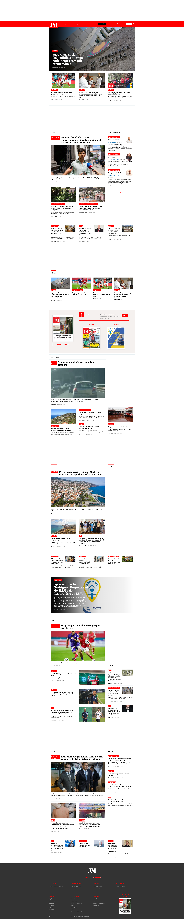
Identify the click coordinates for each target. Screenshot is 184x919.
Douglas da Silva (54, 181)
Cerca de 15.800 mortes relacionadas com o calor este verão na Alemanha (119, 785)
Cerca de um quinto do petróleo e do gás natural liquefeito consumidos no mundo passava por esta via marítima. (120, 804)
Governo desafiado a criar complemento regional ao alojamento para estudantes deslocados (81, 140)
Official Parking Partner (57, 678)
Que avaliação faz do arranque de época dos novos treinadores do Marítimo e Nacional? (62, 712)
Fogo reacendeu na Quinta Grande (119, 427)
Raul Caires (53, 680)
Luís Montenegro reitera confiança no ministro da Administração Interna (82, 758)
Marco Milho (55, 67)
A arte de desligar (114, 140)
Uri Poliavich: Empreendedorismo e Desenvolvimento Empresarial (119, 759)
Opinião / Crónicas (113, 137)
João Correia (110, 566)
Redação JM (110, 683)
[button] (134, 24)
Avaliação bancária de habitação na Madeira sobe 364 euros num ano (85, 561)
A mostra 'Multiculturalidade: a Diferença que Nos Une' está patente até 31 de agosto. (120, 698)
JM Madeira (56, 609)
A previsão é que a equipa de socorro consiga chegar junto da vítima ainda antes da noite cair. (120, 97)
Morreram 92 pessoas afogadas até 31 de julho (84, 845)
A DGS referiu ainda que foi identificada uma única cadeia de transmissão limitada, (62, 827)
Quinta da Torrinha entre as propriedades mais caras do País (114, 561)
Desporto (54, 620)
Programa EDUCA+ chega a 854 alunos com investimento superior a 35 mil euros (57, 232)
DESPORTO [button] (91, 324)
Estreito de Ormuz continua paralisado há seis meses (116, 800)
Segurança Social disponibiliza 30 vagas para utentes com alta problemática (68, 59)
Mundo (110, 751)
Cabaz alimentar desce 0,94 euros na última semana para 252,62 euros (57, 561)
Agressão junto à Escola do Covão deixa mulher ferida (89, 427)
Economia (54, 467)
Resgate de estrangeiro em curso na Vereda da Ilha (119, 93)
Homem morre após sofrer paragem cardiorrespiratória (61, 429)
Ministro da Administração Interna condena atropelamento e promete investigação (113, 847)
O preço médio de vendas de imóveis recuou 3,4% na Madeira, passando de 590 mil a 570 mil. (76, 510)
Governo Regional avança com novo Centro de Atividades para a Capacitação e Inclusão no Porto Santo (90, 95)
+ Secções (94, 24)
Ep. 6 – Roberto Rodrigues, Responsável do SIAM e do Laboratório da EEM (71, 589)
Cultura (110, 666)
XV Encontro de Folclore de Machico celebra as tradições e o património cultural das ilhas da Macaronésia (114, 677)
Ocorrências (55, 357)
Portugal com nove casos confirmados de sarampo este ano (62, 824)
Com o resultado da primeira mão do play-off (63, 96)
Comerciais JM (111, 766)
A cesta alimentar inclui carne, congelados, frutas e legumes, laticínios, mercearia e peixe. (63, 566)
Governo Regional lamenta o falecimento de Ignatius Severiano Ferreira (85, 232)
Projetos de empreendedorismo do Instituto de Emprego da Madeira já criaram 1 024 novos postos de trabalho (91, 541)
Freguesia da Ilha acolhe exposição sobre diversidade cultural (113, 693)
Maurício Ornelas (112, 142)
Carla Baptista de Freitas (113, 159)
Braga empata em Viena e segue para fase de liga (80, 293)
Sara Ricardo (110, 100)
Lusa (52, 99)
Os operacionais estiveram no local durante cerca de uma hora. (119, 430)
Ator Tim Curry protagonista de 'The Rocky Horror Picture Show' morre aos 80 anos (114, 712)
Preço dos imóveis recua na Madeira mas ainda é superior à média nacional (80, 473)
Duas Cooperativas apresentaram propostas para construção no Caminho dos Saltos (90, 208)
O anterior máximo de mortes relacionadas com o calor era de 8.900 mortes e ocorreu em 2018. (120, 789)
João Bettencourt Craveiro (113, 175)
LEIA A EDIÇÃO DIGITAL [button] (63, 344)
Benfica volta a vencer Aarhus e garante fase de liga (61, 93)
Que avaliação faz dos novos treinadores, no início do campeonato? (64, 717)
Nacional (53, 751)
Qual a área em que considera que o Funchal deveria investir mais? (114, 231)
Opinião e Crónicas (114, 132)
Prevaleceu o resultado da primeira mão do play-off (66, 663)
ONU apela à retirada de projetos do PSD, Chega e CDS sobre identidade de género (57, 847)
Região (53, 132)
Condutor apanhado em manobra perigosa (76, 363)
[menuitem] (61, 24)
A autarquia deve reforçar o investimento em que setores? (120, 236)
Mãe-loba (111, 157)
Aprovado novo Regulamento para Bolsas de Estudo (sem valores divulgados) (62, 208)
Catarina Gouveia (83, 570)
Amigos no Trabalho (115, 173)
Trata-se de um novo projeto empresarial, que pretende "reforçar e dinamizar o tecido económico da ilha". (63, 543)
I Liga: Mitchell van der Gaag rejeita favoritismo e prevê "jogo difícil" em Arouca (63, 693)
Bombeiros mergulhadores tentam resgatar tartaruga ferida (90, 413)
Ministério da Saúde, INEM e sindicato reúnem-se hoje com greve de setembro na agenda (89, 824)
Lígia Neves (110, 239)
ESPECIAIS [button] (116, 324)
